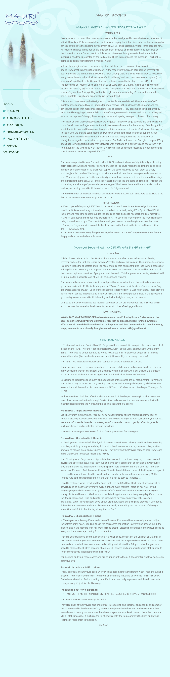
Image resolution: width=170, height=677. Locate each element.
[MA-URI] (21, 21)
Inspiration (17, 139)
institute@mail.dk (70, 173)
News (11, 146)
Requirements (20, 132)
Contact (11, 152)
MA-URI (12, 111)
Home (8, 104)
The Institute (19, 118)
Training (14, 125)
